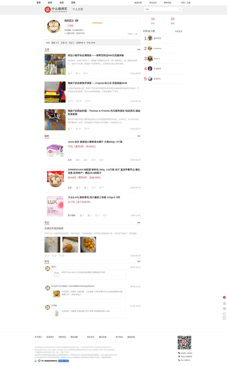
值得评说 (157, 38)
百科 (73, 2)
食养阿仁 (157, 79)
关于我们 (38, 337)
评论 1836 (91, 43)
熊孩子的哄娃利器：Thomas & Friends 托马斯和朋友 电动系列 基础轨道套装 (104, 112)
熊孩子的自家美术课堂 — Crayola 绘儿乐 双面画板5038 (97, 83)
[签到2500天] (97, 23)
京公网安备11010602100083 (45, 347)
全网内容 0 (80, 43)
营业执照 (111, 350)
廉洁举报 (102, 337)
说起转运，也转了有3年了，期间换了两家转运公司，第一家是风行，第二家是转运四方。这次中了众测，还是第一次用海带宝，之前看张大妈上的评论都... (102, 62)
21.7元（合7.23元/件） (80, 202)
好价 (50, 2)
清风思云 (69, 20)
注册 (188, 3)
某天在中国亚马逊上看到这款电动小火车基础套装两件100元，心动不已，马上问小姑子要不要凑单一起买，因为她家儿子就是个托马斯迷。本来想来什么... (103, 120)
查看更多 (178, 31)
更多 (138, 49)
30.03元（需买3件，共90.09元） (85, 177)
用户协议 (119, 337)
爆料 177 (55, 43)
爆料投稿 (167, 3)
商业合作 (153, 3)
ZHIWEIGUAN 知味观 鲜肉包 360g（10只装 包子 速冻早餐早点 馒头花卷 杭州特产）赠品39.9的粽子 (104, 171)
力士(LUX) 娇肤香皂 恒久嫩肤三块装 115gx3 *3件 (94, 197)
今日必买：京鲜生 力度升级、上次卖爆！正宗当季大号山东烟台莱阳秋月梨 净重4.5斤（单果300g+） (92, 293)
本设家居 (157, 69)
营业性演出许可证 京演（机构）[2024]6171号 (51, 350)
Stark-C (157, 58)
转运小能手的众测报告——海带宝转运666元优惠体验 (96, 55)
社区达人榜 (162, 31)
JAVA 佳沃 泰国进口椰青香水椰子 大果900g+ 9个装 (95, 142)
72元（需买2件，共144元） (82, 146)
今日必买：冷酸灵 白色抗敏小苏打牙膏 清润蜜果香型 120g (85, 311)
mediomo (157, 48)
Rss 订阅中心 (185, 360)
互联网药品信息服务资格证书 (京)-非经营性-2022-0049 (87, 350)
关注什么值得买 (186, 356)
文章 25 (64, 43)
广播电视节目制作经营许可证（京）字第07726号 (52, 352)
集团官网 (138, 3)
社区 (62, 2)
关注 (70, 25)
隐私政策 (131, 337)
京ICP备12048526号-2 (103, 347)
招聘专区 (62, 337)
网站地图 (74, 337)
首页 (39, 2)
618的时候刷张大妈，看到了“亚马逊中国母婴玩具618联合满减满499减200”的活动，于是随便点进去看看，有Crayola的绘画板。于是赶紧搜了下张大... (103, 89)
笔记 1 (71, 43)
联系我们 (50, 337)
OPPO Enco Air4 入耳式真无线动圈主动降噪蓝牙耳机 (83, 272)
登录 (183, 3)
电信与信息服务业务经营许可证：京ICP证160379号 (75, 347)
